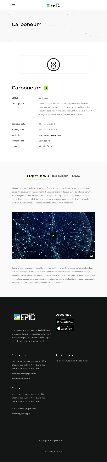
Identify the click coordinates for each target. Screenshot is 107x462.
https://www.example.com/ (50, 135)
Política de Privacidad (53, 451)
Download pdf (44, 140)
